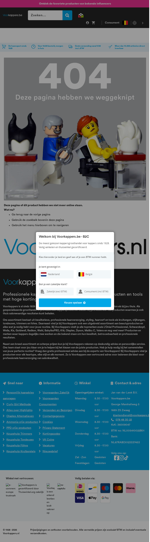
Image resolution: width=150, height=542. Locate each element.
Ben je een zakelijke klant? (53, 284)
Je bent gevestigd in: (50, 266)
